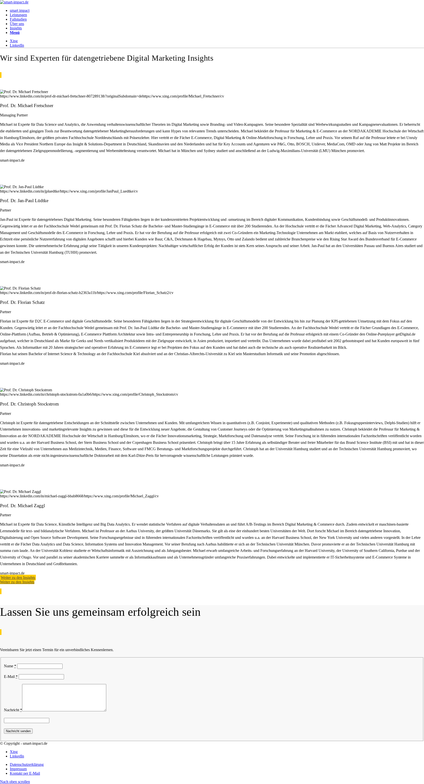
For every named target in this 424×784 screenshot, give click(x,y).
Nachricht (13, 710)
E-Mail (11, 676)
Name (10, 666)
